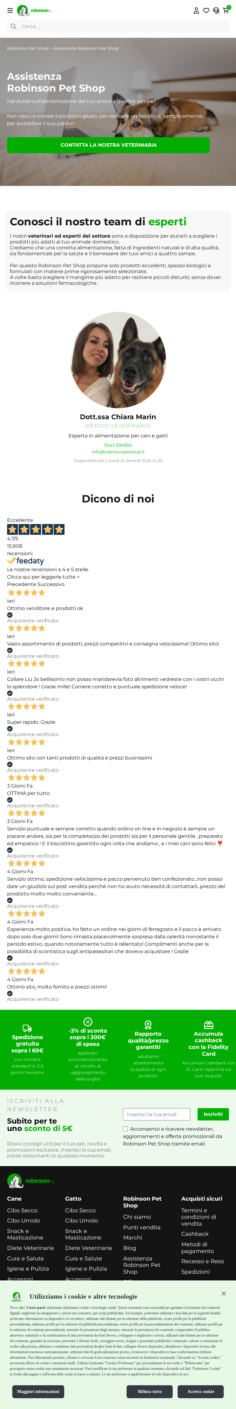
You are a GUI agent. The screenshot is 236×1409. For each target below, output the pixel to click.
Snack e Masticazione (25, 1234)
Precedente (21, 584)
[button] (223, 1293)
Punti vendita (142, 1227)
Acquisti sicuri (201, 1199)
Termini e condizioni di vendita (198, 1217)
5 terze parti (35, 1307)
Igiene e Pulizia (28, 1269)
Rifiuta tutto (150, 1391)
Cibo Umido (23, 1221)
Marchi (132, 1238)
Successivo (51, 584)
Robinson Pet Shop (142, 1202)
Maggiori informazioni (38, 1391)
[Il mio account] (196, 10)
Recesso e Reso (202, 1261)
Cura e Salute (25, 1258)
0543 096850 (118, 445)
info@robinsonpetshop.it (118, 452)
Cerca (13, 26)
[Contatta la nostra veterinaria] (216, 10)
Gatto (73, 1199)
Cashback (195, 1234)
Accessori (20, 1279)
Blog (129, 1248)
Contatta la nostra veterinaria (109, 145)
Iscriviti (213, 1114)
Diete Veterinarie (30, 1248)
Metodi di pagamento (197, 1248)
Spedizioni (195, 1272)
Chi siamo (137, 1217)
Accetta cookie (200, 1391)
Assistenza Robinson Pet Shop (141, 1265)
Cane (14, 1199)
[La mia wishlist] (206, 10)
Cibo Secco (22, 1210)
